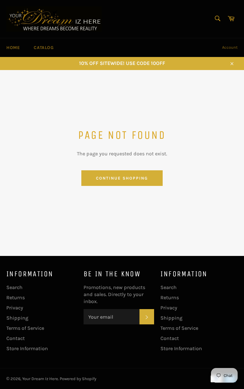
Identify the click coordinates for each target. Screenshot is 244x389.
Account (230, 47)
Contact (15, 338)
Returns (15, 297)
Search (14, 287)
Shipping (17, 318)
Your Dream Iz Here (40, 378)
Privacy (14, 308)
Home (13, 47)
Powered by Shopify (78, 378)
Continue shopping (122, 178)
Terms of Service (25, 328)
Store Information (27, 348)
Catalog (43, 47)
